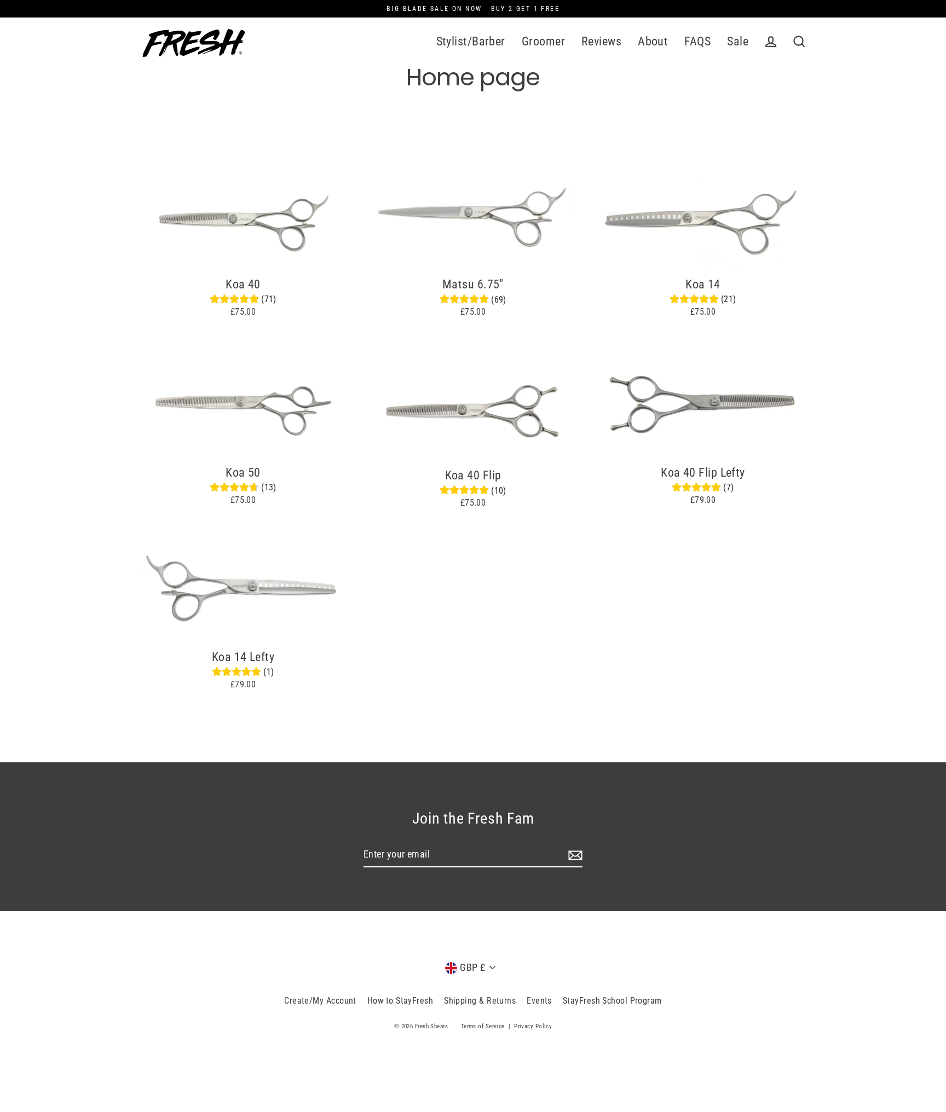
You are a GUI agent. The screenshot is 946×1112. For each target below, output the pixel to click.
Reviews (601, 41)
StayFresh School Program (612, 1000)
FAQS (697, 41)
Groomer (543, 41)
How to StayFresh (400, 1000)
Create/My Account (320, 1000)
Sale (737, 41)
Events (539, 1000)
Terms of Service (483, 1026)
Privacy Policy (533, 1026)
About (653, 41)
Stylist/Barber (470, 41)
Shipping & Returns (480, 1000)
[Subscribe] (573, 855)
